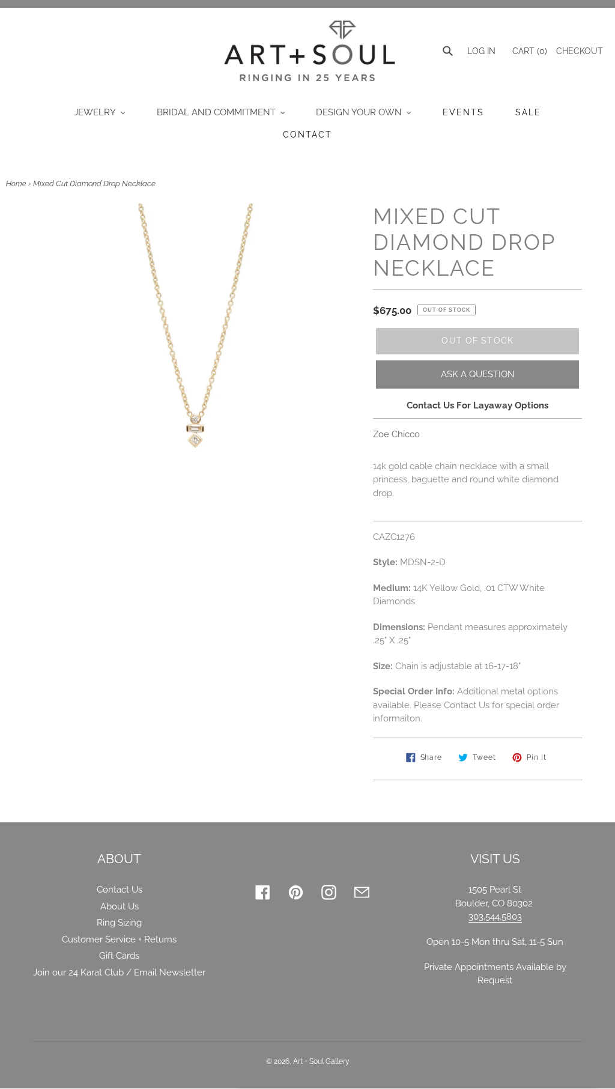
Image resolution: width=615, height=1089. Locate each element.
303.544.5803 (495, 916)
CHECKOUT (579, 51)
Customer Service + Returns (119, 939)
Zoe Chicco (396, 434)
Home (16, 184)
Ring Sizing (119, 922)
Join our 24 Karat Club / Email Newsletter (119, 972)
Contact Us (119, 889)
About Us (119, 906)
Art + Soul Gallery (321, 1061)
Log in (481, 51)
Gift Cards (119, 955)
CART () (528, 51)
